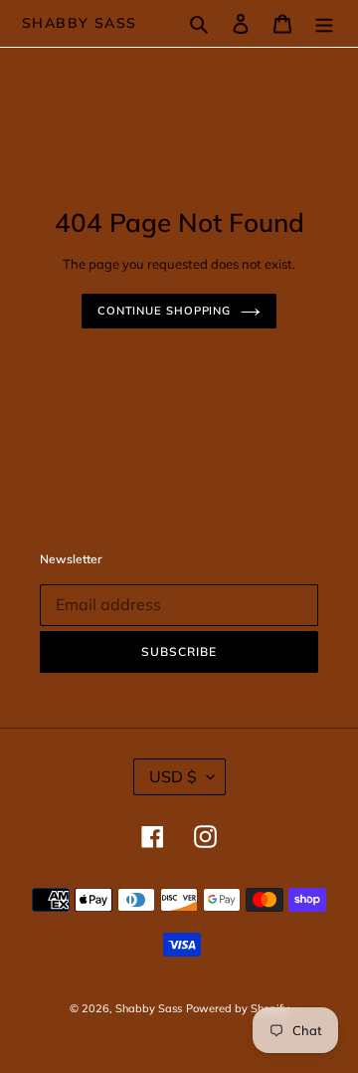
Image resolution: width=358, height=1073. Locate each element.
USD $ (173, 776)
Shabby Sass (79, 23)
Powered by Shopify (237, 1008)
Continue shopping (164, 311)
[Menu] (324, 24)
